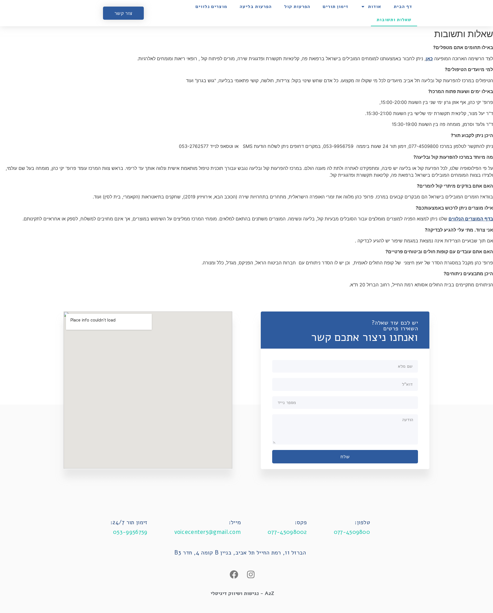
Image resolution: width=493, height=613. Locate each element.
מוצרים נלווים (211, 6)
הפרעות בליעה (256, 6)
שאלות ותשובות (394, 20)
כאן (429, 58)
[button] (123, 13)
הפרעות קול (297, 6)
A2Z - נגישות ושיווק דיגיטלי (242, 593)
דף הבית (403, 6)
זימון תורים (335, 6)
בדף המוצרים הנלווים (470, 219)
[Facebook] (234, 574)
